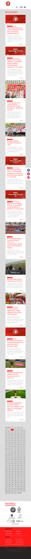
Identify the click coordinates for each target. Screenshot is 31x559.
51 (18, 442)
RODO (6, 547)
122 (21, 463)
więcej (21, 44)
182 (12, 482)
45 (21, 440)
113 (15, 461)
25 (24, 434)
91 (12, 455)
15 (15, 432)
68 (6, 448)
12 (6, 432)
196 (12, 486)
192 (21, 484)
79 (18, 450)
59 (21, 444)
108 (21, 459)
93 (18, 455)
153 (9, 474)
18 (24, 432)
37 (18, 438)
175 (12, 480)
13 (9, 432)
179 (24, 480)
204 (15, 488)
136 (21, 467)
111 (9, 461)
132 (9, 467)
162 (15, 476)
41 (9, 440)
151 (24, 471)
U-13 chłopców (16, 58)
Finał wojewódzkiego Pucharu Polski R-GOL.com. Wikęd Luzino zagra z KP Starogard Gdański (15, 406)
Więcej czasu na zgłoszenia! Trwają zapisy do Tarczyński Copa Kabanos (14, 311)
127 (15, 465)
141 (15, 469)
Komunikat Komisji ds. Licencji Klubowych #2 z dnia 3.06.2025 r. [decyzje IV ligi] (15, 343)
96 (6, 457)
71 (15, 448)
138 (6, 469)
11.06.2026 (10, 101)
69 (9, 448)
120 (15, 463)
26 (6, 436)
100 (18, 457)
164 (21, 476)
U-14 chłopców (16, 201)
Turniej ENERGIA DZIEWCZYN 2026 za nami (14, 143)
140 (12, 469)
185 (21, 482)
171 (21, 478)
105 (12, 459)
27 (9, 436)
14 (12, 432)
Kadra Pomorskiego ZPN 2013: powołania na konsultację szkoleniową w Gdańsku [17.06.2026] (15, 63)
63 (12, 446)
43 (15, 440)
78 (15, 450)
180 (6, 482)
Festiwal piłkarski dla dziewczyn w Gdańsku (14, 280)
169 (15, 478)
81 (24, 450)
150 (21, 471)
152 (6, 474)
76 (9, 450)
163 (18, 476)
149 (18, 471)
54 (6, 444)
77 (12, 450)
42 (12, 440)
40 (6, 440)
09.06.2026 (10, 370)
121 (18, 463)
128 (18, 465)
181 (9, 482)
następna (19, 492)
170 (18, 478)
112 (12, 461)
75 (6, 450)
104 (9, 459)
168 (12, 478)
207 (24, 488)
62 (9, 446)
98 (12, 457)
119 (12, 463)
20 (9, 434)
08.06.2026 (10, 401)
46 (24, 440)
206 (21, 488)
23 (18, 434)
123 (24, 463)
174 (9, 480)
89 (6, 455)
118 (9, 463)
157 (21, 474)
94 (21, 455)
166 (6, 478)
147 (12, 471)
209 (9, 490)
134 (15, 467)
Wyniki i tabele (9, 533)
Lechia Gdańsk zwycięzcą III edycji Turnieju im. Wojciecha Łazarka (15, 107)
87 (21, 453)
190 (15, 484)
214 (24, 490)
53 (24, 442)
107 (18, 459)
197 (15, 486)
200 (24, 486)
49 (12, 442)
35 (12, 438)
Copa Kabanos (16, 307)
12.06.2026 (10, 58)
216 (9, 493)
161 (12, 476)
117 (6, 463)
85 (15, 453)
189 (12, 484)
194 (6, 486)
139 (9, 469)
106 (15, 459)
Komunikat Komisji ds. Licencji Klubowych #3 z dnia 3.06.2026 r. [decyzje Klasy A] (15, 30)
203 (12, 488)
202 (9, 488)
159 (6, 476)
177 (18, 480)
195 (9, 486)
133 (12, 467)
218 (15, 493)
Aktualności (18, 533)
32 (24, 436)
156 (18, 474)
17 (21, 432)
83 (9, 453)
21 (12, 434)
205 (18, 488)
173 (6, 480)
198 (18, 486)
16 (18, 432)
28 (12, 436)
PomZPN (15, 26)
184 (18, 482)
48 (9, 442)
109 (24, 459)
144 (24, 469)
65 (18, 446)
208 (6, 490)
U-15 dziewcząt (16, 168)
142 (18, 469)
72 (18, 448)
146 (9, 471)
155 (15, 474)
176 (15, 480)
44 (18, 440)
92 (15, 455)
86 (18, 453)
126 (12, 465)
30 (18, 436)
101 (21, 457)
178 (21, 480)
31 (21, 436)
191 (18, 484)
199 (21, 486)
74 (24, 448)
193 (24, 484)
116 (24, 461)
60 (24, 444)
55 (9, 444)
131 (6, 467)
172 (24, 478)
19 (6, 434)
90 (9, 455)
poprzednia (8, 427)
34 (9, 438)
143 (21, 469)
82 (6, 453)
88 (24, 453)
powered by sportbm (21, 547)
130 (24, 465)
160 (9, 476)
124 (6, 465)
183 (15, 482)
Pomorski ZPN (9, 531)
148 (15, 471)
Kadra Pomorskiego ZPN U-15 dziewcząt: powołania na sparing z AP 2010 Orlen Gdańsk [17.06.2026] (15, 173)
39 (24, 438)
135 (18, 467)
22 (15, 434)
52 (21, 442)
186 (24, 482)
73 (21, 448)
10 (21, 429)
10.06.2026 (10, 307)
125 (9, 465)
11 (24, 429)
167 (9, 478)
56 (12, 444)
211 (15, 490)
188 (9, 484)
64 (15, 446)
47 (6, 442)
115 (21, 461)
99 (15, 457)
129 (21, 465)
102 (24, 457)
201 (6, 488)
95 (24, 455)
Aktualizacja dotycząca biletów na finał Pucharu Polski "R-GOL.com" (15, 375)
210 (12, 490)
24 (21, 434)
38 (21, 438)
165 (24, 476)
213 (21, 490)
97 (9, 457)
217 (12, 493)
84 (12, 453)
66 (21, 446)
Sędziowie (18, 531)
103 (6, 459)
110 (6, 461)
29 (15, 436)
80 (21, 450)
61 (6, 446)
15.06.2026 (10, 26)
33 (6, 438)
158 (24, 474)
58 (18, 444)
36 (15, 438)
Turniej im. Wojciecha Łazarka (13, 102)
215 (6, 493)
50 (15, 442)
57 (15, 444)
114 (18, 461)
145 (6, 471)
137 (24, 467)
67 (24, 446)
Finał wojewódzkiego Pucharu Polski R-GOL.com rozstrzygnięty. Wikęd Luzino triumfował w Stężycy (14, 243)
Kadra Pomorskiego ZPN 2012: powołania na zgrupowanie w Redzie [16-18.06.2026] (15, 206)
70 (12, 448)
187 (6, 484)
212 (18, 490)
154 (12, 474)
